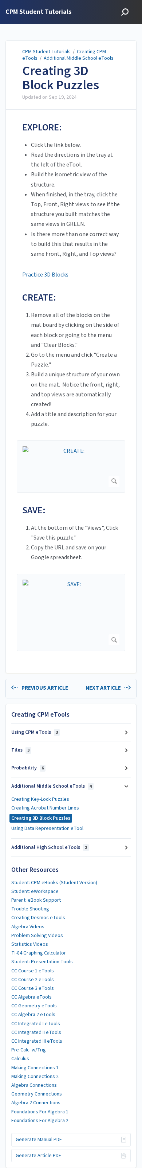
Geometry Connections (36, 1094)
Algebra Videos (27, 926)
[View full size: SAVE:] (71, 613)
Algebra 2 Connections (35, 1102)
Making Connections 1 (35, 1067)
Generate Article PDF (38, 1155)
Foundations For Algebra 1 (39, 1112)
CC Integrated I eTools (35, 1023)
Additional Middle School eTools (79, 58)
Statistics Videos (29, 944)
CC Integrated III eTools (36, 1041)
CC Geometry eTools (34, 1006)
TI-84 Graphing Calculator (38, 953)
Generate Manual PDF (39, 1139)
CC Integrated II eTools (36, 1032)
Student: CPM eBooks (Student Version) (54, 882)
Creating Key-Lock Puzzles (40, 799)
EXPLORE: (42, 127)
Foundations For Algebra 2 (39, 1120)
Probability (27, 768)
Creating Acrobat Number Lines (45, 808)
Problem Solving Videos (37, 935)
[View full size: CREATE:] (71, 466)
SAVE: (34, 510)
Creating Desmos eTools (38, 917)
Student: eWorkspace (35, 891)
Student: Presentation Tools (42, 961)
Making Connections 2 (35, 1076)
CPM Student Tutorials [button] (38, 12)
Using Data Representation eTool (47, 828)
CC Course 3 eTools (32, 988)
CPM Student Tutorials (46, 51)
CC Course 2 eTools (32, 979)
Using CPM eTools (34, 732)
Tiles (20, 750)
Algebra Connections (34, 1085)
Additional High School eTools (49, 847)
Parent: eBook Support (36, 900)
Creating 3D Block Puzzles (60, 78)
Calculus (20, 1058)
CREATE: (39, 297)
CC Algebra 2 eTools (33, 1014)
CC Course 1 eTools (32, 971)
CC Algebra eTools (31, 997)
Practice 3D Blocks (45, 275)
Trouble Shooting (30, 909)
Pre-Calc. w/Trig (28, 1050)
